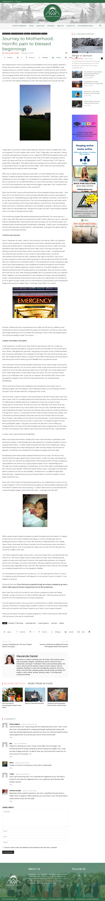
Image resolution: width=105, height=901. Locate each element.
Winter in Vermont (82, 55)
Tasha (11, 774)
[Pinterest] (85, 876)
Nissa (11, 763)
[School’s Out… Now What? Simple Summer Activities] (77, 94)
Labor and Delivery (35, 33)
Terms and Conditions (55, 899)
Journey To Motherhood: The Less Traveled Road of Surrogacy (17, 645)
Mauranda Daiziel (12, 53)
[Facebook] (74, 876)
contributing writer (30, 623)
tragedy (61, 623)
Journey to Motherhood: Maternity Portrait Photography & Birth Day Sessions (53, 645)
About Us (60, 26)
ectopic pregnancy (43, 623)
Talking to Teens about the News (34, 703)
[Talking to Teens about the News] (35, 695)
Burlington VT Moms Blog (16, 623)
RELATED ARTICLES (14, 683)
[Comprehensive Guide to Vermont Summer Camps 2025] (77, 84)
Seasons (75, 52)
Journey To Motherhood (17, 33)
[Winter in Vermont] (87, 45)
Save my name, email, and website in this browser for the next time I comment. (30, 847)
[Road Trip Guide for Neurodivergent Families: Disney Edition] (12, 695)
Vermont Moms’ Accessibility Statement (87, 899)
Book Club (40, 26)
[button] (100, 26)
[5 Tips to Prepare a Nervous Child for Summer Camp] (77, 104)
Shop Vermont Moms (85, 26)
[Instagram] (80, 876)
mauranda (54, 623)
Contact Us (18, 1)
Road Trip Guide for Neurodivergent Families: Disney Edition (11, 705)
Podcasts (50, 26)
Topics (31, 26)
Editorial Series (6, 33)
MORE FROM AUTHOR (40, 683)
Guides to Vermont (19, 26)
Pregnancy (27, 33)
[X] (91, 876)
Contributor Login (69, 899)
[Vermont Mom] (52, 13)
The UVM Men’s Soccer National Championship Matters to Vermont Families (93, 73)
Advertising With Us (7, 1)
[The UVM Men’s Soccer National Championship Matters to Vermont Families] (77, 74)
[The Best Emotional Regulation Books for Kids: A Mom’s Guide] (57, 695)
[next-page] (7, 711)
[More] (76, 57)
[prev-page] (3, 711)
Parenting (44, 33)
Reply (10, 737)
